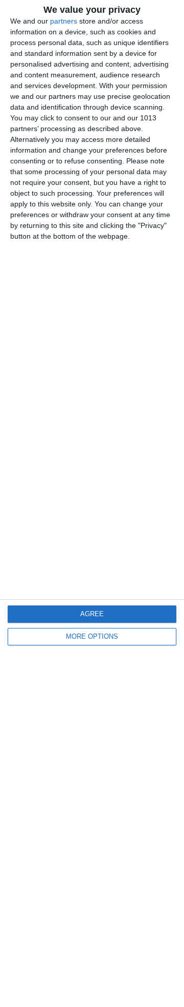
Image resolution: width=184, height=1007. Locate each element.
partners (63, 21)
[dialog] (92, 503)
